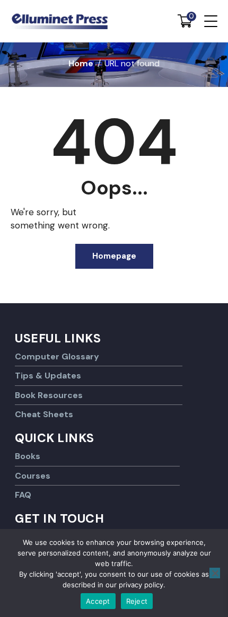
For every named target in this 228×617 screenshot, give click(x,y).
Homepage (114, 256)
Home (80, 63)
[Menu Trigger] (210, 21)
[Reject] (214, 573)
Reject (137, 601)
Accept (98, 601)
